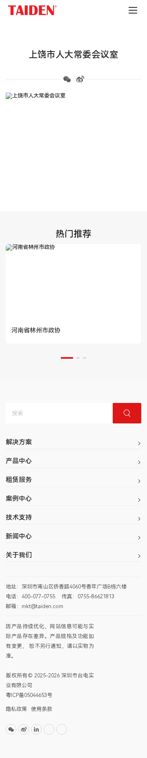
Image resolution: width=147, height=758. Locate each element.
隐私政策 (16, 709)
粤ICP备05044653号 (29, 695)
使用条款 (41, 709)
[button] (67, 358)
